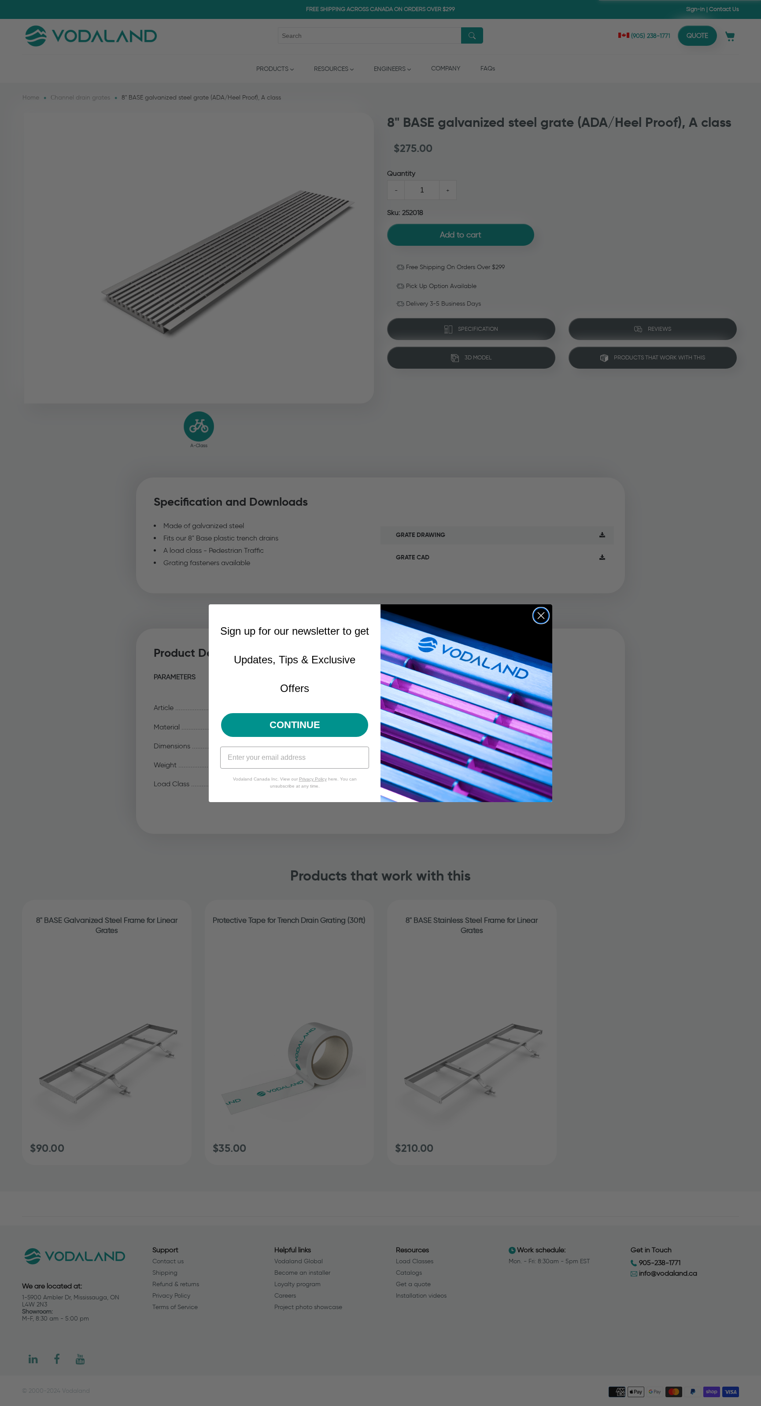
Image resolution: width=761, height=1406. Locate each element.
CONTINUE (295, 724)
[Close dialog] (541, 615)
